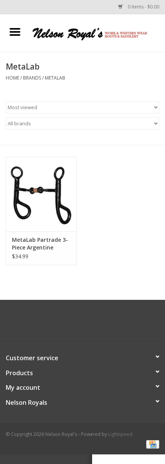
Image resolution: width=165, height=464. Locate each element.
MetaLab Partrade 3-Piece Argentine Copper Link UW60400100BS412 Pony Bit (40, 243)
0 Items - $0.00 (143, 6)
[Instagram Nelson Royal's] (89, 323)
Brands (32, 78)
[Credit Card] (151, 444)
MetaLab (55, 78)
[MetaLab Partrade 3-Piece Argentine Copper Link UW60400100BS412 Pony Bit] (41, 194)
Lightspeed (120, 434)
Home (12, 78)
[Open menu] (15, 31)
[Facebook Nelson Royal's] (75, 323)
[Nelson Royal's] (97, 32)
